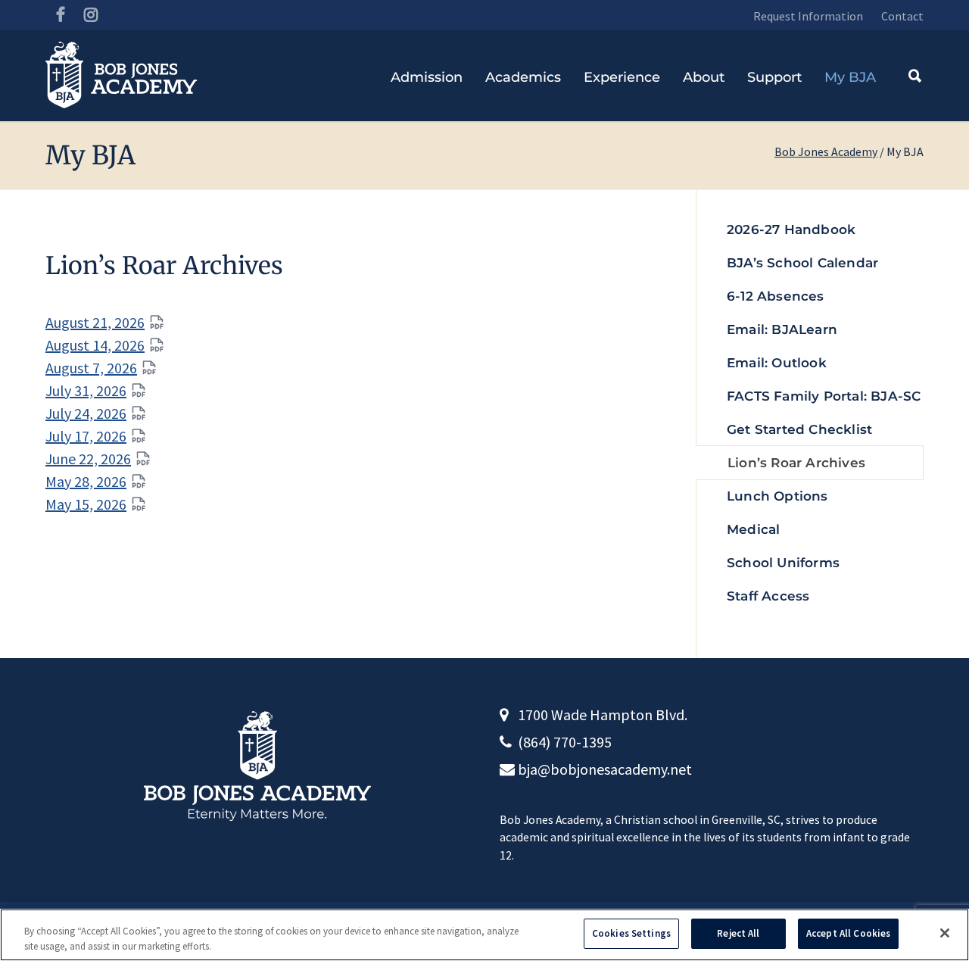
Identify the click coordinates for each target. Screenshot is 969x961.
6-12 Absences (775, 296)
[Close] (944, 933)
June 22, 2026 (88, 458)
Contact (902, 16)
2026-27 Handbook (791, 229)
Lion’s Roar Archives (796, 462)
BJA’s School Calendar (802, 262)
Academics (523, 77)
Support (774, 77)
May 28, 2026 (85, 481)
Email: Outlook (777, 362)
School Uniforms (783, 562)
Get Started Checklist (799, 429)
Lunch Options (777, 496)
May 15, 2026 (85, 504)
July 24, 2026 (85, 413)
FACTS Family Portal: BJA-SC (824, 396)
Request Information (808, 16)
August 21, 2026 (95, 322)
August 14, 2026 (95, 344)
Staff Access (768, 596)
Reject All (738, 933)
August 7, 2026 (91, 367)
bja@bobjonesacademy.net (605, 769)
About (703, 77)
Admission (427, 77)
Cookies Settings (631, 933)
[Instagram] (91, 15)
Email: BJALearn (782, 329)
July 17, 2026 (85, 435)
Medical (753, 529)
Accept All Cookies (848, 933)
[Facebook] (60, 15)
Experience (622, 77)
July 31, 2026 (85, 390)
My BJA (850, 77)
